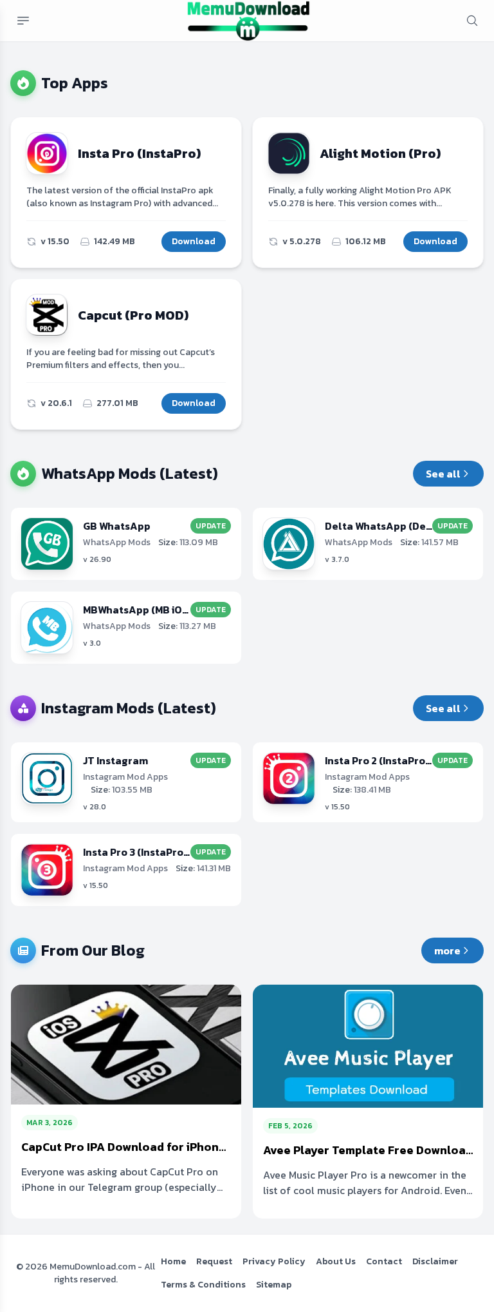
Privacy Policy (274, 1261)
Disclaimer (435, 1261)
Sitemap (273, 1284)
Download (193, 241)
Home (173, 1261)
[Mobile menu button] (23, 21)
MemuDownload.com (93, 1266)
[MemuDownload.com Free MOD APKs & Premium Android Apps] (248, 20)
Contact (384, 1261)
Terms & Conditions (203, 1284)
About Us (336, 1261)
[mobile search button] (472, 20)
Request (214, 1261)
